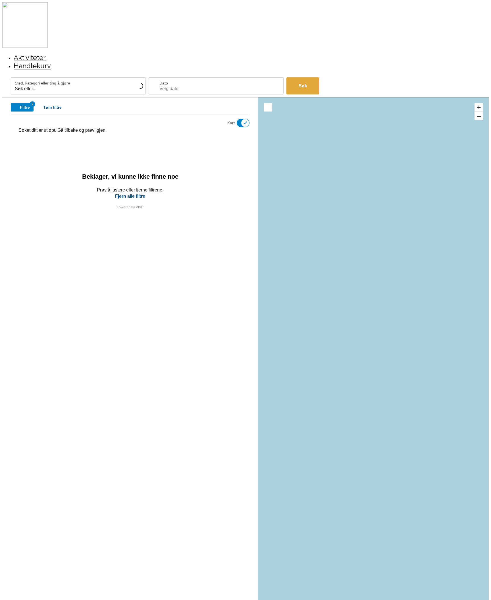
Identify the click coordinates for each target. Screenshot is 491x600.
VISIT (140, 207)
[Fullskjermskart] (268, 107)
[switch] (239, 123)
